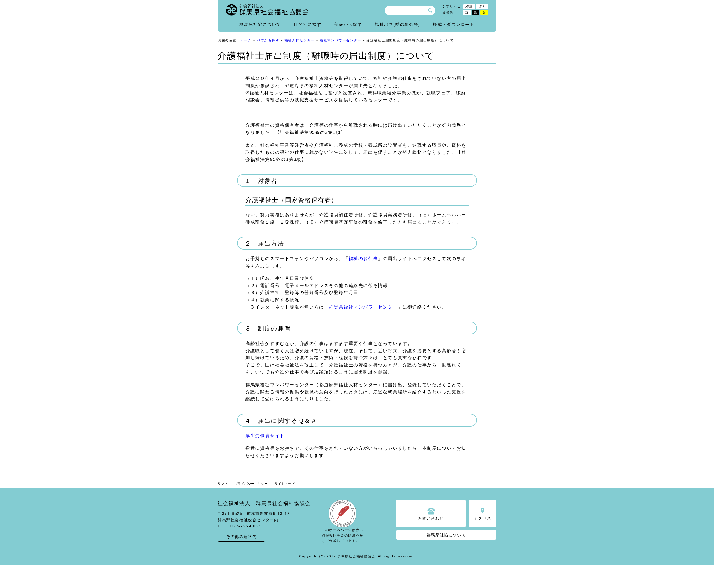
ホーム (246, 40)
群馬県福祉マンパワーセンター (363, 307)
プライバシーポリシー (251, 484)
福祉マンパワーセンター (340, 40)
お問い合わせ (431, 518)
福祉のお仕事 (363, 258)
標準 (469, 7)
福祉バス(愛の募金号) (397, 24)
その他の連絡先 (241, 536)
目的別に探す (308, 24)
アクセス (482, 518)
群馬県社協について (260, 24)
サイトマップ (284, 484)
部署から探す (348, 24)
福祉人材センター (299, 40)
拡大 (482, 7)
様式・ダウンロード (453, 24)
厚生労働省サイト (265, 435)
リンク (223, 484)
